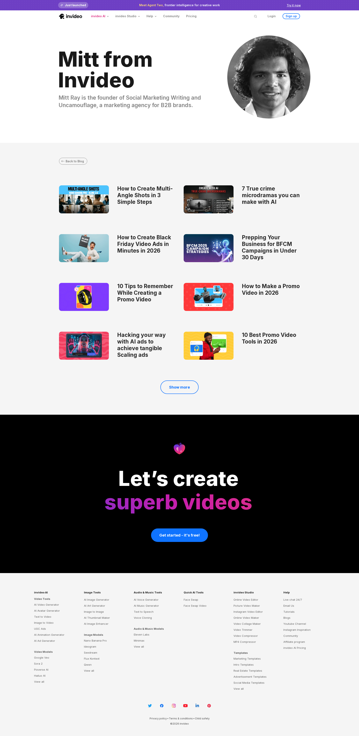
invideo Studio (244, 592)
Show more (179, 387)
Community (171, 16)
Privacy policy (158, 718)
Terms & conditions (181, 718)
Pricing (191, 16)
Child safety (202, 718)
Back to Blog (75, 161)
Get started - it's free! (179, 535)
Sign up (291, 16)
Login (272, 16)
